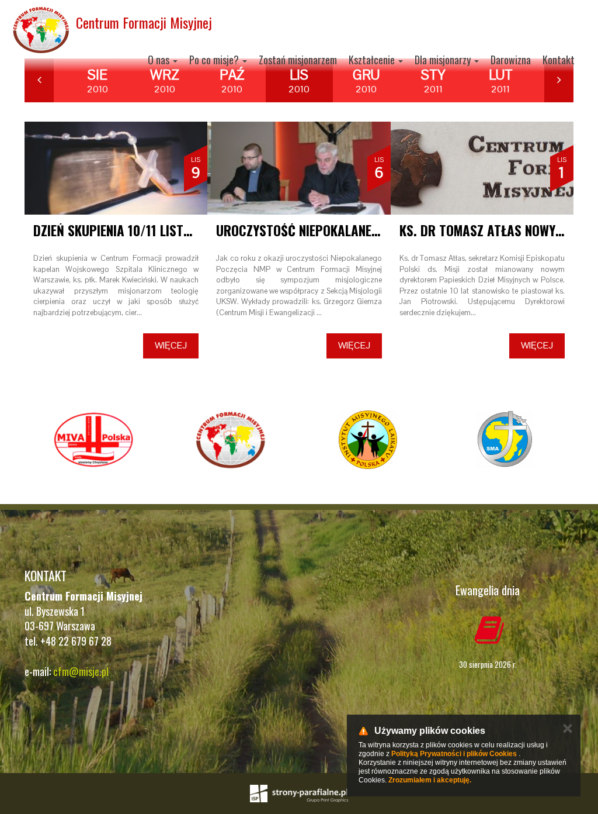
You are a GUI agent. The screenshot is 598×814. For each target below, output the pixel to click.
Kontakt (559, 59)
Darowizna (511, 59)
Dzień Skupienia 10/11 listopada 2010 (142, 230)
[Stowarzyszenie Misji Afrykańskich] (505, 440)
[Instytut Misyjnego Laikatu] (367, 440)
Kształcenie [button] (373, 59)
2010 (97, 80)
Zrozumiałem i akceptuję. (429, 780)
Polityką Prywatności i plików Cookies (454, 754)
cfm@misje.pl (81, 671)
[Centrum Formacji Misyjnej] (230, 440)
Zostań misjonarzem (298, 59)
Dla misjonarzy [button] (444, 59)
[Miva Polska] (93, 440)
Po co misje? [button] (215, 59)
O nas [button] (160, 59)
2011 (433, 80)
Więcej (171, 345)
